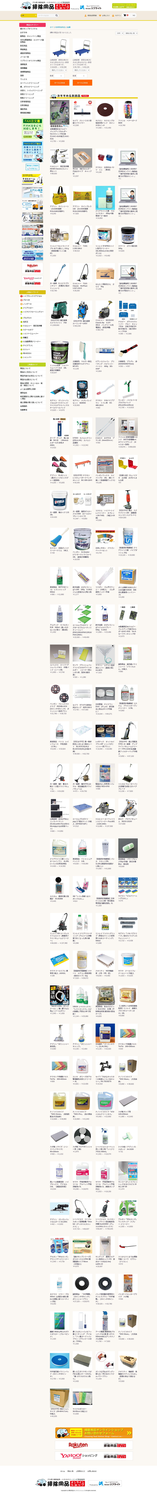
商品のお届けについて (28, 379)
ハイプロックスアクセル (32, 296)
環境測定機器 (25, 113)
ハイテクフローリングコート (32, 313)
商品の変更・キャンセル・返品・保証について (31, 384)
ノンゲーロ (27, 304)
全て (51, 27)
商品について (25, 368)
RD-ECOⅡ (27, 353)
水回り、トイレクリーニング (31, 90)
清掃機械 (23, 68)
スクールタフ (28, 330)
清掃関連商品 (25, 72)
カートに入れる (59, 83)
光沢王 (25, 322)
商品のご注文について (28, 372)
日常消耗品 (24, 105)
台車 (68, 27)
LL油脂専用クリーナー (32, 341)
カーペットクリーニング (29, 83)
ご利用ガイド (80, 1471)
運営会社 (23, 393)
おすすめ (23, 32)
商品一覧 (70, 1471)
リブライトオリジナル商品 (30, 61)
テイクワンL (28, 345)
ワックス (23, 79)
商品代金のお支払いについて (31, 376)
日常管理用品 (25, 102)
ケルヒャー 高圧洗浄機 (32, 326)
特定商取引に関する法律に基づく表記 (32, 398)
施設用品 (23, 109)
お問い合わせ (92, 1471)
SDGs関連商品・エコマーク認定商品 (32, 41)
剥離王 (25, 337)
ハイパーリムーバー (30, 334)
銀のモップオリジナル (28, 29)
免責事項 (23, 410)
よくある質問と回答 (28, 389)
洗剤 (22, 75)
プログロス (27, 318)
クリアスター (28, 308)
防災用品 (23, 46)
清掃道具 (23, 64)
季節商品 (23, 49)
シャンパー (27, 357)
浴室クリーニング (27, 94)
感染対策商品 (25, 53)
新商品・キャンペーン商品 (30, 36)
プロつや (26, 300)
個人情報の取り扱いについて (31, 402)
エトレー (26, 349)
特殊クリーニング (27, 98)
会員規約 (23, 406)
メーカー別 (24, 57)
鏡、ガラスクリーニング (29, 87)
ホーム (62, 1471)
